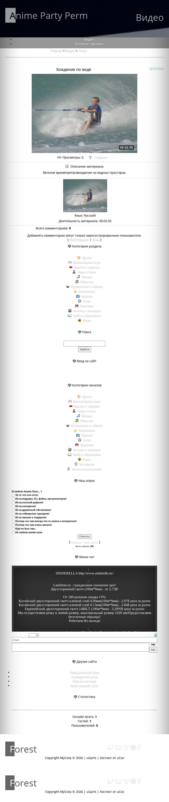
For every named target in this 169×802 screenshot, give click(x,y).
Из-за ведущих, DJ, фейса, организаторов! (41, 498)
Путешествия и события (87, 286)
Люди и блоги (86, 272)
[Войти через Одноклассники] (95, 373)
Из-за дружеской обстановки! (33, 510)
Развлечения (87, 291)
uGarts (91, 758)
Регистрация (79, 239)
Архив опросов (91, 542)
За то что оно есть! (26, 495)
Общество (86, 281)
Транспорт (87, 306)
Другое (87, 257)
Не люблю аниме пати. (29, 532)
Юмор (87, 320)
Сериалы (86, 296)
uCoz (120, 758)
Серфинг (101, 157)
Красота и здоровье (86, 267)
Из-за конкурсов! (25, 506)
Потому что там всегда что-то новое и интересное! (46, 521)
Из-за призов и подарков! (31, 517)
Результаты (76, 542)
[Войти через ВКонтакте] (80, 373)
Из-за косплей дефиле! (29, 502)
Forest (23, 749)
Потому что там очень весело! (33, 524)
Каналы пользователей (87, 469)
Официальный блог (84, 672)
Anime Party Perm (49, 15)
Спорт (82, 50)
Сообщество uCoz (84, 677)
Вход (95, 239)
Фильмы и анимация (87, 310)
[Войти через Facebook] (88, 373)
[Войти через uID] (73, 373)
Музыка (87, 277)
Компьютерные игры (86, 262)
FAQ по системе (84, 681)
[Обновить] (155, 635)
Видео (70, 50)
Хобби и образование (87, 315)
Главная (56, 50)
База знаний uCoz (84, 686)
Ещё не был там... (25, 528)
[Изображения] (85, 195)
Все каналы (86, 464)
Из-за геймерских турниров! (32, 513)
